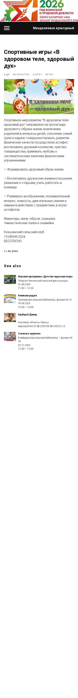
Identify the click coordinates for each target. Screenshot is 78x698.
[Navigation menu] (7, 28)
